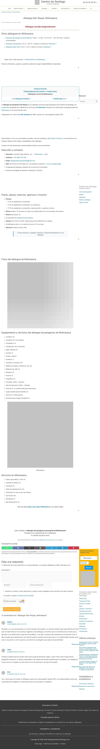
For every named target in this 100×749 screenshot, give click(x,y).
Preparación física (84, 601)
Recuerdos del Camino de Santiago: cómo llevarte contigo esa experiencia (87, 668)
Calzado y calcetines (85, 608)
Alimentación (83, 618)
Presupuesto (83, 629)
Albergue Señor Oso (13, 47)
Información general (85, 192)
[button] (91, 8)
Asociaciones (83, 631)
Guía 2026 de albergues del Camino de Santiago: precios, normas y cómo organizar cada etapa (88, 650)
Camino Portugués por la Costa (39, 710)
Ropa (80, 606)
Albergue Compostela (13, 44)
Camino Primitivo (71, 710)
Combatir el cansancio (86, 621)
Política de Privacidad (26, 596)
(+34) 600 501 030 (19, 157)
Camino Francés (16, 12)
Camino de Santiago (53, 1)
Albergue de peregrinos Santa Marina (19, 38)
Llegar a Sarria (83, 202)
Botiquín (81, 616)
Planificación (83, 598)
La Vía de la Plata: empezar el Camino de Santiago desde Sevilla (88, 663)
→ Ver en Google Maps (53, 164)
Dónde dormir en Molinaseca (35, 59)
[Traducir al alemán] (89, 2)
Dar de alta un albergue (86, 683)
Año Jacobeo (25, 114)
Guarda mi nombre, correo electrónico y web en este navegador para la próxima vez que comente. (39, 591)
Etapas (81, 194)
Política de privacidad (51, 744)
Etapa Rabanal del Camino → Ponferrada (40, 91)
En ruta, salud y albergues (72, 722)
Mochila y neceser (84, 603)
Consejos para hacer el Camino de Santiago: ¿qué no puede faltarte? (88, 643)
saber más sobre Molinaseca (38, 507)
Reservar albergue (84, 200)
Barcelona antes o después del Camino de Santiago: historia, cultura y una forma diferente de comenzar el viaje (88, 657)
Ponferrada (58, 99)
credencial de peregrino (25, 218)
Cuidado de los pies (85, 611)
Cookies (62, 744)
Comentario (6, 570)
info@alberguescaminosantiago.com (47, 539)
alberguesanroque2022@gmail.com (23, 161)
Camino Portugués (20, 710)
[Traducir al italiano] (92, 2)
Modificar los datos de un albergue (59, 734)
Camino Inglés (83, 710)
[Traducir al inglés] (84, 2)
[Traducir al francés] (87, 2)
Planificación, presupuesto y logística (31, 722)
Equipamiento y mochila (54, 722)
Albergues (82, 197)
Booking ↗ (53, 44)
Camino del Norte (57, 710)
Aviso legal (38, 744)
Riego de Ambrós (22, 99)
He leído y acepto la (18, 596)
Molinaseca (5, 110)
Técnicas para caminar (86, 613)
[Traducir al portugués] (94, 2)
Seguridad (82, 623)
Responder (75, 644)
